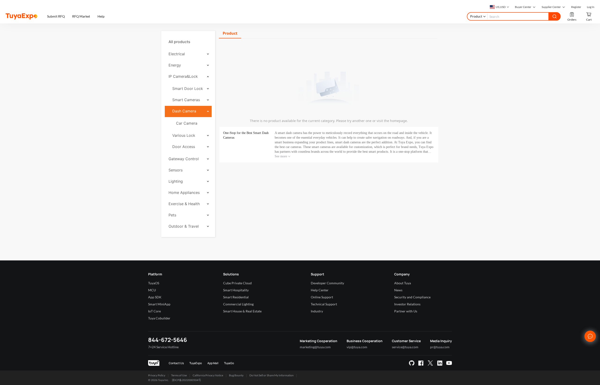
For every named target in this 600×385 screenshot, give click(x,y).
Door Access (183, 146)
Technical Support (324, 304)
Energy (175, 65)
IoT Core (154, 311)
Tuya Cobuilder (159, 318)
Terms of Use (179, 375)
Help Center (320, 290)
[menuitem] (188, 42)
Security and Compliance (412, 297)
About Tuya (402, 283)
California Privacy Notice (208, 375)
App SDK (154, 297)
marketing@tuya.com (315, 347)
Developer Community (327, 283)
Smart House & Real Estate (242, 311)
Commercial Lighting (238, 304)
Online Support (322, 297)
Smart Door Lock (187, 88)
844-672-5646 (167, 340)
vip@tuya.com (357, 347)
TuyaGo (229, 363)
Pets (172, 215)
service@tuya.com (405, 347)
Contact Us (176, 363)
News (398, 290)
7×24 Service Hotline (163, 347)
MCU (152, 290)
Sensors (176, 170)
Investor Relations (407, 304)
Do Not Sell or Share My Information (271, 375)
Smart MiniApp (159, 304)
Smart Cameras (186, 99)
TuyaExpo (195, 363)
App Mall (212, 363)
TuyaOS (153, 283)
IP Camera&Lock (183, 76)
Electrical (177, 54)
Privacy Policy (156, 375)
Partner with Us (405, 311)
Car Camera (186, 123)
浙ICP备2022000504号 (186, 380)
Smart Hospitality (236, 290)
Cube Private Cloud (237, 283)
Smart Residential (236, 297)
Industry (317, 311)
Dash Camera (184, 111)
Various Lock (183, 135)
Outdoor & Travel (184, 226)
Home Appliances (184, 192)
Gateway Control (184, 158)
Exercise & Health (184, 203)
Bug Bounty (236, 375)
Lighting (176, 181)
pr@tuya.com (440, 347)
